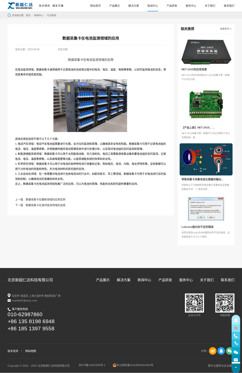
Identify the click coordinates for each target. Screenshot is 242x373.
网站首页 (95, 5)
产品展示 (114, 5)
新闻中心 (152, 5)
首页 (28, 15)
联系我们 (229, 5)
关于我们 (210, 5)
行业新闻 (51, 15)
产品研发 (172, 5)
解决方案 (133, 5)
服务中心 (191, 5)
